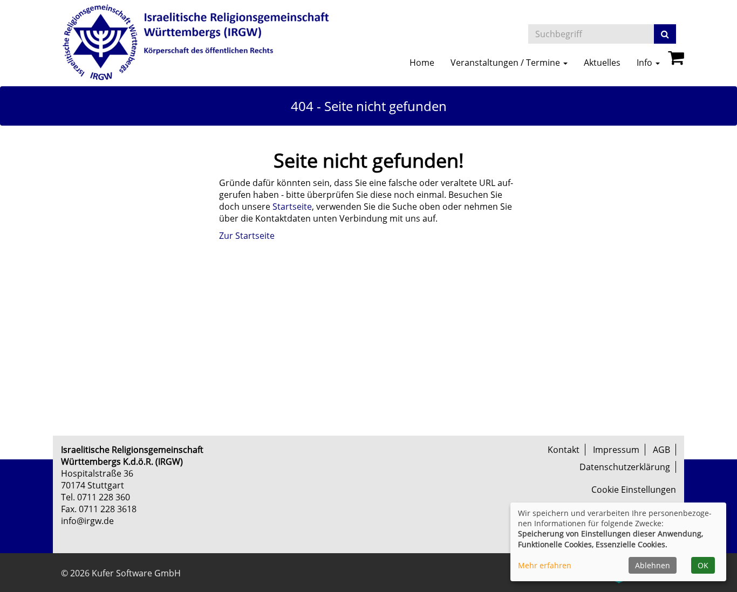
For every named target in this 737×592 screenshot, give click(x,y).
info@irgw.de (87, 521)
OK (703, 565)
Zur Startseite (247, 236)
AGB (661, 450)
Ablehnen (652, 565)
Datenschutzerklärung (624, 467)
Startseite (292, 206)
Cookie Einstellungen (633, 489)
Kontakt (563, 450)
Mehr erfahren (544, 565)
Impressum (616, 450)
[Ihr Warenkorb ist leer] (676, 60)
